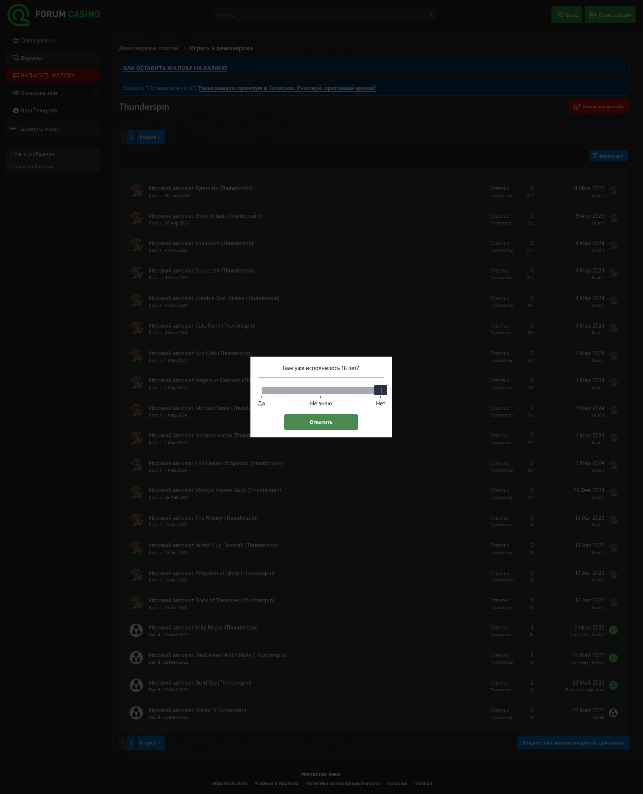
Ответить (321, 421)
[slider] (380, 390)
